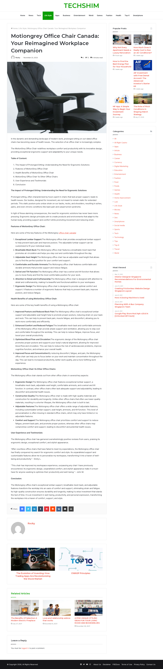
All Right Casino (120, 143)
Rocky (18, 58)
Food (116, 182)
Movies (117, 210)
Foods (116, 186)
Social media (119, 225)
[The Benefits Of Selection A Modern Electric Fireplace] (25, 608)
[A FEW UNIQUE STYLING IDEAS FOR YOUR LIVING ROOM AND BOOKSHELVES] (89, 608)
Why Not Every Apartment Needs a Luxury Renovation (122, 50)
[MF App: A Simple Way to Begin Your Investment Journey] (122, 98)
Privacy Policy (139, 664)
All (115, 139)
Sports (117, 229)
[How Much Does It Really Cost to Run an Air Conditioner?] (143, 39)
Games (100, 15)
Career (117, 158)
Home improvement (122, 198)
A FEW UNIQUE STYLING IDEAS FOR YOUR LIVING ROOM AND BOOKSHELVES (87, 620)
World (91, 15)
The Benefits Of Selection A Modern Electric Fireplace (24, 619)
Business (66, 15)
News (31, 15)
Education (118, 170)
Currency (118, 162)
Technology (119, 237)
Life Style (48, 15)
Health (118, 15)
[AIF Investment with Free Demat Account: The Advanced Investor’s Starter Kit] (143, 65)
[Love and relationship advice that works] (57, 608)
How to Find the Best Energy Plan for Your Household (122, 64)
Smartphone (138, 15)
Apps (57, 15)
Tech (39, 15)
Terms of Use (126, 664)
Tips (116, 241)
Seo (116, 218)
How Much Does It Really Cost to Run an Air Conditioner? (143, 50)
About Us (97, 664)
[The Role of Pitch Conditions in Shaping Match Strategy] (143, 98)
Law (116, 202)
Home (22, 15)
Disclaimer (107, 664)
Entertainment (79, 15)
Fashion (109, 15)
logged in (25, 648)
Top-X (127, 15)
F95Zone (116, 664)
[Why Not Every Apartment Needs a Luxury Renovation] (122, 39)
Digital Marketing (121, 166)
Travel (116, 249)
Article (117, 150)
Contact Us (150, 664)
